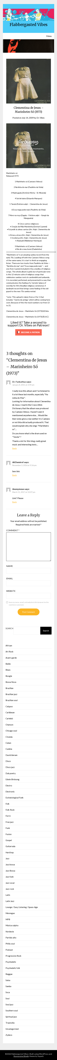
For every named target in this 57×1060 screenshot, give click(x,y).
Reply (14, 448)
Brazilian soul (11, 700)
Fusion (9, 834)
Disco (8, 761)
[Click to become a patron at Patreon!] (28, 336)
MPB (8, 919)
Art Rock (9, 651)
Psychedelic (11, 962)
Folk (7, 804)
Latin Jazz (10, 901)
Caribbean (10, 712)
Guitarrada (10, 846)
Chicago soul (11, 730)
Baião (8, 664)
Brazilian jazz (11, 694)
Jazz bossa (10, 864)
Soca (8, 992)
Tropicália (10, 1023)
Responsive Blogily (21, 1056)
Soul (7, 998)
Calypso (9, 706)
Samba (8, 986)
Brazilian (9, 688)
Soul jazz (9, 1004)
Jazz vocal (10, 883)
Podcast (9, 950)
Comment (12, 530)
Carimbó (9, 718)
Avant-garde (11, 658)
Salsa (8, 980)
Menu (49, 36)
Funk (8, 828)
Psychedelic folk (13, 968)
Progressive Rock (13, 956)
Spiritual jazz (11, 1016)
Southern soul (12, 1010)
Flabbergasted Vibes (28, 24)
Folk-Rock (10, 810)
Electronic (10, 791)
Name (9, 566)
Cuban (8, 743)
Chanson (9, 724)
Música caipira (12, 925)
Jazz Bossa (10, 870)
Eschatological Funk (14, 797)
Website (10, 591)
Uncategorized (12, 1029)
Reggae (9, 974)
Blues (8, 670)
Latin (8, 895)
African (9, 645)
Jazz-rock (10, 889)
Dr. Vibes (41, 118)
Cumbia (9, 749)
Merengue (10, 913)
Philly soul (10, 943)
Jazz (7, 858)
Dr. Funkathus (19, 381)
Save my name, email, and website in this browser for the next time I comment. (29, 603)
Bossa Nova (11, 682)
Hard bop (10, 852)
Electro (9, 785)
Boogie (9, 676)
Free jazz (10, 822)
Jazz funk (10, 876)
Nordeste (10, 931)
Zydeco (9, 1035)
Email (9, 578)
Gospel (9, 840)
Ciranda (9, 737)
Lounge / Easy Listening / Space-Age (22, 907)
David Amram (11, 755)
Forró (8, 816)
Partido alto (11, 937)
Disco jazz (10, 767)
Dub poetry (11, 773)
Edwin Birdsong (12, 779)
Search (9, 628)
